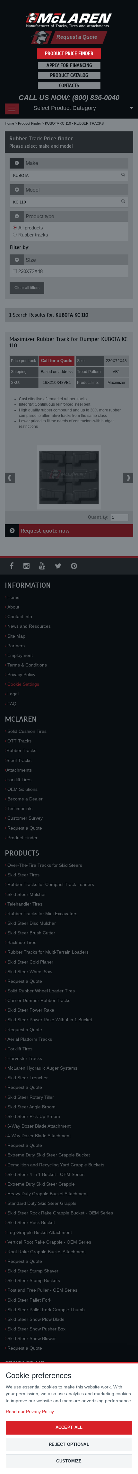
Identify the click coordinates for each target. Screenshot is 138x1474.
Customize (69, 1461)
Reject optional (69, 1444)
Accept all (69, 1427)
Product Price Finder (69, 53)
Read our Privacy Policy (30, 1411)
